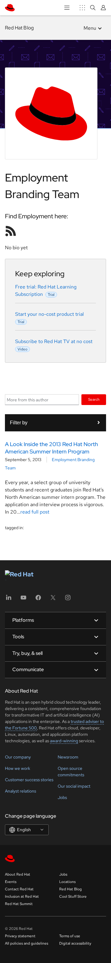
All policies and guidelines (26, 943)
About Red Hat (17, 874)
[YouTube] (23, 599)
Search (94, 399)
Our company (18, 757)
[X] (53, 599)
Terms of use (69, 936)
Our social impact (74, 786)
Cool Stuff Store (73, 896)
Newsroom (68, 757)
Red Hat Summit (19, 903)
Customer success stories (29, 779)
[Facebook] (38, 599)
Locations (67, 881)
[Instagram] (68, 599)
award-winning (64, 740)
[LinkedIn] (8, 599)
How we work (17, 768)
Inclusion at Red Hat (22, 896)
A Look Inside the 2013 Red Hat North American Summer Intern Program (51, 448)
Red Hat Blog (19, 28)
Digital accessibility (75, 943)
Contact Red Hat (19, 889)
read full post (34, 512)
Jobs (62, 797)
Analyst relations (20, 791)
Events (10, 881)
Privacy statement (20, 936)
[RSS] (11, 231)
